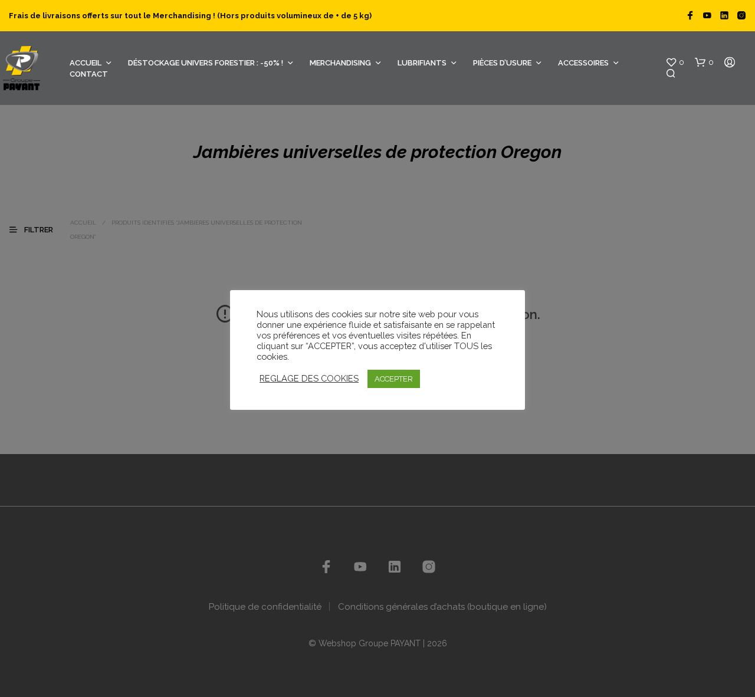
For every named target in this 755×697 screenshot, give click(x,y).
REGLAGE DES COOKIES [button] (309, 378)
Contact (89, 74)
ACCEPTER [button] (394, 378)
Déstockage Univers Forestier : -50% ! (205, 62)
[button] (674, 62)
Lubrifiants (422, 62)
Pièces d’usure (502, 62)
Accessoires (583, 62)
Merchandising (340, 62)
